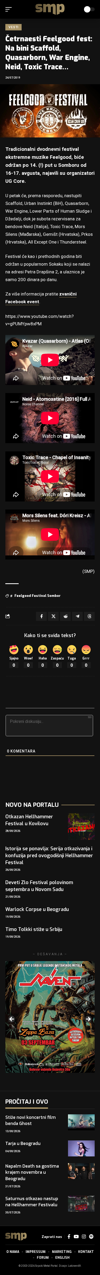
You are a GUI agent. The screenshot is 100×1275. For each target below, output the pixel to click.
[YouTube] (76, 1237)
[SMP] (50, 9)
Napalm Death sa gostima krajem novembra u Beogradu (32, 1172)
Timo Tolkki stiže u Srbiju (33, 929)
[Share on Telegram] (77, 616)
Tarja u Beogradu (23, 1143)
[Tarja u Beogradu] (81, 1148)
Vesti (13, 27)
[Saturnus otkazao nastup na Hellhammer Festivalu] (81, 1204)
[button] (9, 9)
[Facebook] (69, 1237)
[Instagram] (84, 1237)
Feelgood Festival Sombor (37, 595)
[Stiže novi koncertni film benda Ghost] (81, 1122)
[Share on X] (53, 616)
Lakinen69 (74, 1266)
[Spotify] (91, 1237)
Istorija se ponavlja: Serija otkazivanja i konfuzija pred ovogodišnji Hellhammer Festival (49, 855)
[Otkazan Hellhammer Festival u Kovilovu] (81, 826)
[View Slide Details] (50, 1017)
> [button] (88, 1019)
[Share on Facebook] (41, 616)
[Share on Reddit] (65, 616)
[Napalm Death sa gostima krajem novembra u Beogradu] (81, 1171)
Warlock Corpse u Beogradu (37, 909)
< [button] (12, 1019)
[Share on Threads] (89, 616)
